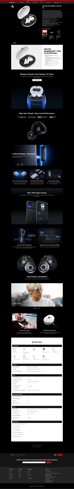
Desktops (10, 473)
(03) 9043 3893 (50, 471)
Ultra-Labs (10, 478)
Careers (19, 476)
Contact (19, 473)
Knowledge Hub (30, 478)
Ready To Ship (11, 476)
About (19, 471)
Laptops (10, 471)
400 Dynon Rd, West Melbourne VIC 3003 (53, 473)
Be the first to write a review (37, 446)
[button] (37, 446)
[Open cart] (64, 2)
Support (29, 471)
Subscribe (48, 462)
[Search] (58, 2)
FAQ (28, 476)
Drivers (29, 473)
